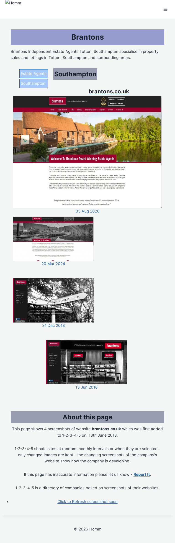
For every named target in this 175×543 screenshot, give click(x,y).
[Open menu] (165, 9)
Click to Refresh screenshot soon (87, 501)
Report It (142, 474)
